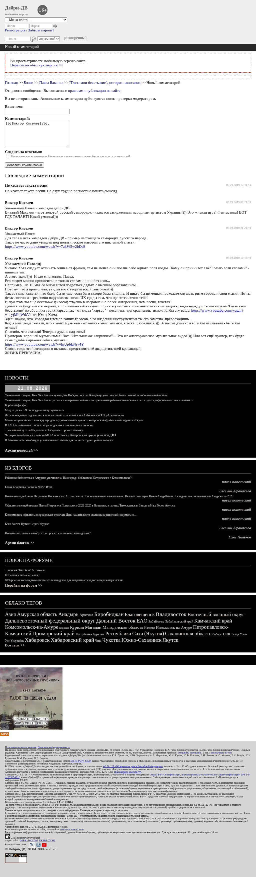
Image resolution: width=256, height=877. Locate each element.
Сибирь (217, 634)
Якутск (170, 640)
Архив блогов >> (19, 543)
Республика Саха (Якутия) (134, 633)
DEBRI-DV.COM (29, 840)
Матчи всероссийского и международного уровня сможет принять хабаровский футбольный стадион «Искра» (74, 420)
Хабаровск (37, 640)
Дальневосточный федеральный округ (50, 621)
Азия (10, 614)
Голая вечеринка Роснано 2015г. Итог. (29, 487)
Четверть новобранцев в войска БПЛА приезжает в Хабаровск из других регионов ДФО (60, 435)
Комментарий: (17, 119)
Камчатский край (213, 621)
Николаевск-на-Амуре (174, 627)
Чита (98, 640)
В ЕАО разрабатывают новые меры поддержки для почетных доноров (49, 425)
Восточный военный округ (216, 614)
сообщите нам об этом (72, 829)
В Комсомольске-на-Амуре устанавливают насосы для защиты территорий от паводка (59, 440)
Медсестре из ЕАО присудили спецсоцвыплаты (34, 410)
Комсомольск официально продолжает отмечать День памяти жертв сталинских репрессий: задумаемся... (70, 514)
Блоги (28, 83)
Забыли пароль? (41, 30)
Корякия (64, 627)
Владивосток (171, 614)
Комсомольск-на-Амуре (31, 627)
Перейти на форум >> (23, 585)
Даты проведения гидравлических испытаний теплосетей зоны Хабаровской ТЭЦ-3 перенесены (64, 415)
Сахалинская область (188, 633)
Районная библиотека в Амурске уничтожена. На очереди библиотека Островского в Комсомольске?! (68, 478)
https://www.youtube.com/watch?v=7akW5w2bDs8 (45, 247)
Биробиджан (109, 614)
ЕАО (142, 621)
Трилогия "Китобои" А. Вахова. (25, 570)
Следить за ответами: (23, 152)
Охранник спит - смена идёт (22, 575)
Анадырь (68, 614)
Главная (11, 83)
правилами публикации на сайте (94, 91)
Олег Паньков (240, 537)
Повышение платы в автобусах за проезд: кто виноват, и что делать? (47, 533)
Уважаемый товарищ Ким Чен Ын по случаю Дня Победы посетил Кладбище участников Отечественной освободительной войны (86, 395)
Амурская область (37, 614)
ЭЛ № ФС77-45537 (80, 760)
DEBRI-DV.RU (47, 840)
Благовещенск (140, 614)
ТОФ (226, 634)
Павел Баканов (51, 83)
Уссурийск (17, 640)
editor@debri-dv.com (221, 752)
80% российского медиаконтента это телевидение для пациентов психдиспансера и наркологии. (64, 580)
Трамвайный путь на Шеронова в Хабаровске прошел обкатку (44, 430)
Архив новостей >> (21, 450)
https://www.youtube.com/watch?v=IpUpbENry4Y (44, 344)
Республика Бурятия (90, 634)
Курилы (77, 627)
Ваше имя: (14, 107)
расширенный (75, 38)
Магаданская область (122, 627)
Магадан (93, 627)
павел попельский (236, 482)
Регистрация (15, 30)
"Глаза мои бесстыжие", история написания (104, 83)
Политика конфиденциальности (54, 747)
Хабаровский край (72, 640)
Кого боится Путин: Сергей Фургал (27, 524)
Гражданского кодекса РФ (127, 771)
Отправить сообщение (189, 752)
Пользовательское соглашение (20, 747)
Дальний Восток (116, 621)
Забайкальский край (179, 621)
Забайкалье (156, 621)
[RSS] (4, 735)
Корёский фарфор (16, 405)
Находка (149, 627)
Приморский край (53, 633)
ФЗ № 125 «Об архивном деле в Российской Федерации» (133, 766)
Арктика (86, 615)
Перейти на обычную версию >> (36, 65)
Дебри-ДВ (16, 7)
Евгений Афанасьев (235, 491)
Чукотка (111, 640)
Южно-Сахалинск (142, 640)
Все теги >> (15, 645)
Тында (235, 634)
